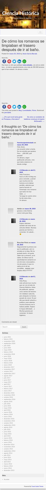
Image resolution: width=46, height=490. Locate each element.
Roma (34, 110)
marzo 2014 (8, 464)
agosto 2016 (8, 401)
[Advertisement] (23, 86)
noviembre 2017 (9, 369)
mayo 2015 (7, 434)
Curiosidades (26, 110)
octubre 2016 (8, 397)
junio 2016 (7, 406)
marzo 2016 (8, 412)
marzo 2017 (8, 386)
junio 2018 (7, 356)
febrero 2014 (8, 466)
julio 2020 (7, 345)
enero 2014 (8, 468)
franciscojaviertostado (25, 142)
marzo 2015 (8, 438)
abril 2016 (7, 410)
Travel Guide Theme (37, 486)
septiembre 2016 (9, 399)
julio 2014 (7, 455)
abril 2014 (7, 462)
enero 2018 (8, 365)
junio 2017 (7, 380)
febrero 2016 (8, 414)
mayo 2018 (7, 358)
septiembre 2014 (9, 451)
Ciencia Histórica (20, 13)
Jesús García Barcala (29, 54)
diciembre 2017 (9, 367)
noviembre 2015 (9, 421)
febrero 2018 (8, 363)
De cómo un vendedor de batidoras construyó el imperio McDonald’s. (34, 119)
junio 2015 (7, 431)
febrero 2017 (8, 388)
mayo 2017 (7, 382)
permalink (7, 112)
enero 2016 (8, 416)
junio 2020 (7, 348)
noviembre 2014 (9, 447)
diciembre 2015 (9, 419)
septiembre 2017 (9, 373)
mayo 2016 (7, 408)
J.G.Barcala (23, 170)
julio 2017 (7, 378)
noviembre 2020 (9, 341)
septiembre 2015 (9, 425)
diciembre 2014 (9, 444)
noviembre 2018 (9, 354)
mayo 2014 (7, 459)
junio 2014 (7, 457)
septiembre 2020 (9, 343)
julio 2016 (7, 403)
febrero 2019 (8, 352)
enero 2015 (8, 442)
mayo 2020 (7, 350)
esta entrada (27, 65)
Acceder (6, 479)
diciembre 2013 (9, 470)
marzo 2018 (8, 360)
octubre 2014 (8, 449)
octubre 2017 (8, 371)
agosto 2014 (8, 453)
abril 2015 (7, 436)
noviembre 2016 (9, 395)
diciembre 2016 (9, 393)
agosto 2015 (8, 427)
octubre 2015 (8, 423)
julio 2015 (7, 429)
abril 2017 (7, 384)
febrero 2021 (8, 339)
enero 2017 (8, 391)
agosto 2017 (8, 376)
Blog (20, 110)
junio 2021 (7, 337)
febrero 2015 (8, 440)
